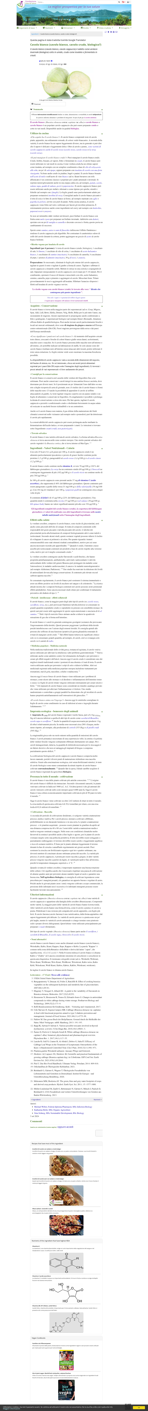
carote (99, 182)
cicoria (61, 500)
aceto (89, 236)
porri (59, 186)
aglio (95, 198)
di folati (44, 497)
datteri (95, 219)
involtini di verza (55, 195)
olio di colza (90, 167)
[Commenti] (105, 32)
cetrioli (72, 727)
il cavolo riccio (78, 472)
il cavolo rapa (55, 934)
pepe (53, 170)
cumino (44, 230)
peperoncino (68, 186)
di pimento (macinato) (55, 257)
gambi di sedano (49, 186)
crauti (79, 160)
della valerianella (84, 486)
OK (139, 1407)
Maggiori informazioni (11, 1408)
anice (51, 230)
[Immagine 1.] (62, 91)
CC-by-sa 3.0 (44, 100)
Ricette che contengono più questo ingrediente (75, 291)
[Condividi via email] (116, 32)
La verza (54, 469)
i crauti (42, 926)
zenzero (47, 211)
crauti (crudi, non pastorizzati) (59, 428)
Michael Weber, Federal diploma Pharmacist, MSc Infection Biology (63, 1106)
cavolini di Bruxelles (89, 718)
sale (48, 170)
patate (92, 182)
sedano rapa (35, 186)
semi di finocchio (62, 230)
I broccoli (96, 469)
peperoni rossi (36, 211)
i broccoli (66, 934)
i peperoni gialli (72, 489)
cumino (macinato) (59, 254)
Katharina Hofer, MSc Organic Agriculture (52, 1109)
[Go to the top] (102, 109)
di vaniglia (51, 222)
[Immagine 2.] (66, 91)
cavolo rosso (68, 458)
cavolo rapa (35, 721)
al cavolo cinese (94, 458)
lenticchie (97, 208)
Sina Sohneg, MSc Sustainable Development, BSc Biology (59, 1113)
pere (48, 219)
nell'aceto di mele (37, 176)
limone (42, 251)
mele (42, 219)
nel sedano (82, 500)
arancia (81, 257)
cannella (61, 222)
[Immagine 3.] (71, 91)
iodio (51, 641)
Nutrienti (97, 1100)
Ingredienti (35, 34)
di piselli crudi (92, 727)
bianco (65, 176)
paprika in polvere (38, 201)
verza (42, 604)
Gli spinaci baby (37, 504)
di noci (73, 257)
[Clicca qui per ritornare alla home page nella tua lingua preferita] (21, 8)
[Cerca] (119, 2)
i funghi (54, 192)
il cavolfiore (91, 931)
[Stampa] (113, 32)
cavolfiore (34, 604)
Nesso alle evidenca (60, 974)
